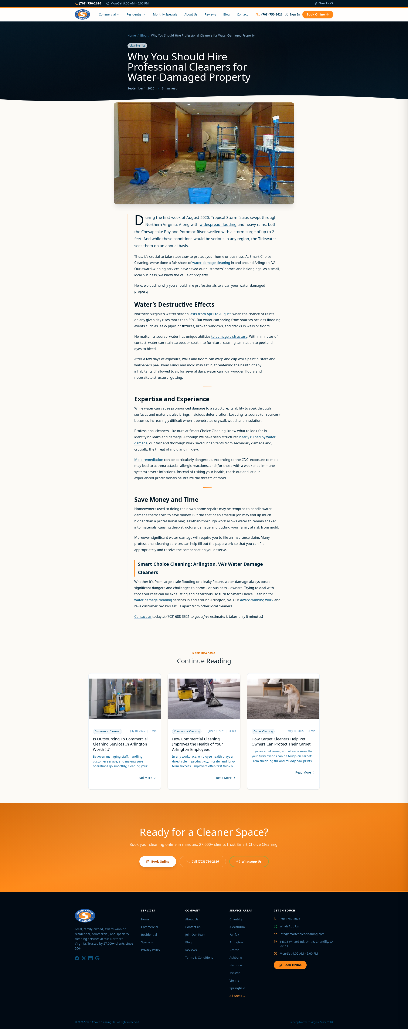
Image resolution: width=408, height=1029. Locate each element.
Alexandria (237, 927)
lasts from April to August (210, 314)
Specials (147, 942)
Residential (134, 14)
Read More (144, 778)
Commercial (107, 14)
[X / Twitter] (84, 958)
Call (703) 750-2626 (205, 861)
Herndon (236, 965)
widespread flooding (218, 224)
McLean (235, 973)
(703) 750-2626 (90, 3)
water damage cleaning (211, 262)
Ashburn (236, 957)
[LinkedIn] (90, 958)
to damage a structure (229, 336)
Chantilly (236, 919)
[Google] (97, 958)
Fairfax (234, 935)
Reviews (210, 14)
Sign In (295, 14)
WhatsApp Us (252, 861)
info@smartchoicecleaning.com (302, 934)
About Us (190, 14)
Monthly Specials (165, 14)
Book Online (316, 14)
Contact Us (193, 927)
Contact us (143, 616)
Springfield (237, 988)
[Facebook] (77, 958)
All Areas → (238, 996)
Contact (242, 14)
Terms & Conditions (199, 957)
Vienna (234, 980)
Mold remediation (148, 459)
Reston (234, 950)
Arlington (236, 942)
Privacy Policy (150, 950)
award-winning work (256, 600)
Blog (226, 14)
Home (132, 35)
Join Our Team (195, 935)
